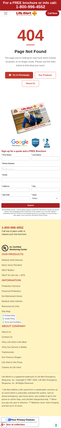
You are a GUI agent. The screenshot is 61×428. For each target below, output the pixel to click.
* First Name (6, 155)
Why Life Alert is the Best (14, 342)
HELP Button (8, 270)
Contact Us (7, 337)
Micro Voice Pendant (12, 265)
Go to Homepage (20, 75)
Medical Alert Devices (12, 260)
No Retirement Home (12, 296)
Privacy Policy (10, 315)
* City (33, 186)
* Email (4, 175)
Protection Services (11, 286)
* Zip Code (5, 195)
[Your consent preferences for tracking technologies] (56, 425)
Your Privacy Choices (23, 419)
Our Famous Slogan (11, 357)
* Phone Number (8, 163)
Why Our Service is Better (14, 347)
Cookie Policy (10, 319)
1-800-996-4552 (30, 7)
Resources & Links (10, 306)
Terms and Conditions (13, 322)
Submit (30, 205)
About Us (30, 83)
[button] (3, 425)
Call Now (52, 13)
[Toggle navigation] (6, 13)
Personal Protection (11, 291)
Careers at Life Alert (11, 367)
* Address (5, 186)
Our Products (45, 75)
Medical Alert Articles (12, 301)
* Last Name (36, 155)
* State (34, 195)
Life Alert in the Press (12, 362)
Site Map (6, 311)
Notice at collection (14, 424)
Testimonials (8, 352)
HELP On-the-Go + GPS (13, 275)
